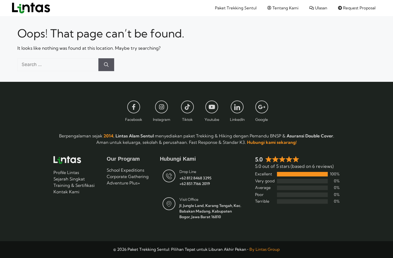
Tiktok (187, 119)
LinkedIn (237, 119)
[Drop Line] (169, 176)
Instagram (161, 119)
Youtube (212, 119)
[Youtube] (211, 107)
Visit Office (188, 199)
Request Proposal (359, 7)
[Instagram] (161, 107)
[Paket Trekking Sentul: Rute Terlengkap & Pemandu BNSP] (31, 8)
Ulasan (320, 7)
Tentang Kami (285, 7)
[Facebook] (133, 107)
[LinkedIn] (237, 107)
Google (261, 119)
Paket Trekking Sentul (236, 7)
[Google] (261, 107)
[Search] (106, 64)
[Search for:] (57, 64)
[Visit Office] (169, 203)
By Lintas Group (264, 249)
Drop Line (187, 171)
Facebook (133, 119)
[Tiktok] (187, 107)
